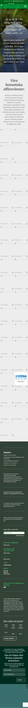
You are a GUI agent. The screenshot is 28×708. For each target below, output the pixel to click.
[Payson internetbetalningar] (7, 532)
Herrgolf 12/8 (7, 465)
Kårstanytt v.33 (7, 463)
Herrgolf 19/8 (7, 455)
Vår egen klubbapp (8, 460)
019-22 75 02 (9, 1)
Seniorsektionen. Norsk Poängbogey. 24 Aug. (14, 457)
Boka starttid (9, 638)
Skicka (20, 680)
